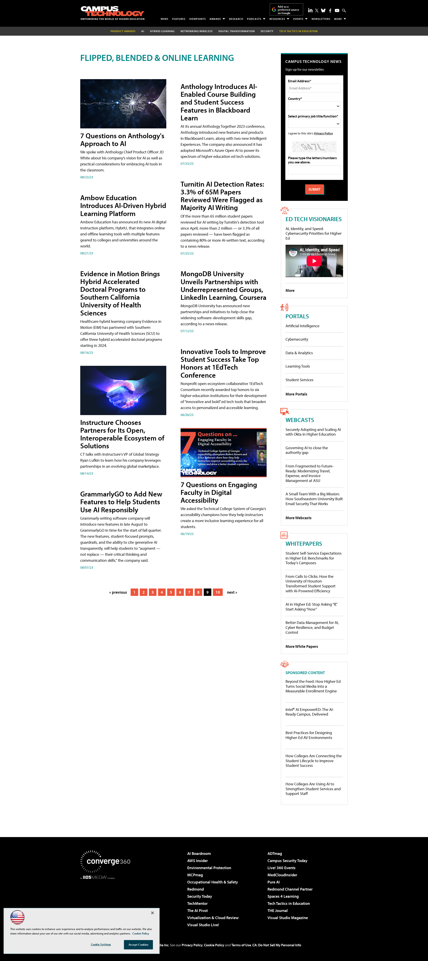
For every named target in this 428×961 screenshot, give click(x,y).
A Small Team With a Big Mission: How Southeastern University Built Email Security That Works (314, 498)
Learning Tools (298, 366)
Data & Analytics (299, 352)
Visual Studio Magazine (288, 917)
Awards (215, 19)
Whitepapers (304, 543)
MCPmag (195, 874)
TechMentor (197, 903)
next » (232, 592)
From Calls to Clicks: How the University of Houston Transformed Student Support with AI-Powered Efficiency (310, 583)
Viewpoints (197, 19)
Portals (297, 316)
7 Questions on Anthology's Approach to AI (122, 139)
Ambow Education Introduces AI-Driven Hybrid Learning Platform (123, 205)
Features (178, 19)
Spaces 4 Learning (283, 896)
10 (218, 592)
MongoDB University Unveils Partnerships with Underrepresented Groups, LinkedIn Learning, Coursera (223, 285)
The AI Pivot (197, 910)
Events (298, 19)
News (164, 19)
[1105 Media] (107, 902)
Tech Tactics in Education (289, 903)
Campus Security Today (287, 860)
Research (236, 19)
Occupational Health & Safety (212, 882)
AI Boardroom (199, 853)
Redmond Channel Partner (290, 889)
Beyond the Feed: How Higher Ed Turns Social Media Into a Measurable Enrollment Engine (313, 686)
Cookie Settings (101, 944)
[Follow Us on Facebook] (330, 10)
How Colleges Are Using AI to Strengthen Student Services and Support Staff (313, 789)
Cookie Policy (214, 945)
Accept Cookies (138, 944)
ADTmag (275, 853)
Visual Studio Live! (203, 924)
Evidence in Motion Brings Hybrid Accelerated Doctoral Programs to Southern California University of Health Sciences (120, 293)
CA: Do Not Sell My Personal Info (276, 945)
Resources (277, 19)
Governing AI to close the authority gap (307, 450)
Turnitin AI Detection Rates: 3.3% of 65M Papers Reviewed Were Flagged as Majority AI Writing (222, 195)
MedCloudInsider (282, 874)
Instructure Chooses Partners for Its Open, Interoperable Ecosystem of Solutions (122, 434)
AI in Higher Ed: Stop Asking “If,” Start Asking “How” (311, 607)
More (338, 19)
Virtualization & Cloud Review (213, 917)
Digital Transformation (236, 31)
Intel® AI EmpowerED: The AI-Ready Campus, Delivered (310, 712)
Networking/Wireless (197, 31)
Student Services (299, 379)
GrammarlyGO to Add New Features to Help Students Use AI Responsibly (121, 501)
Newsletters (321, 19)
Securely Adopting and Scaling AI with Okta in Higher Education (313, 432)
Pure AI (274, 882)
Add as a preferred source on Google (288, 9)
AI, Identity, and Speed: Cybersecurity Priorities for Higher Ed (314, 233)
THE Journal (278, 910)
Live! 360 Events (282, 867)
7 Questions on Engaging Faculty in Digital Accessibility (219, 492)
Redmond (195, 889)
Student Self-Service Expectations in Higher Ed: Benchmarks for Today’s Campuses (314, 558)
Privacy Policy (323, 133)
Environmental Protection (209, 867)
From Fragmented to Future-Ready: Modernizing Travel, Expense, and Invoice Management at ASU (310, 473)
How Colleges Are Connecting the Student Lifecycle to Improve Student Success (314, 760)
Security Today (199, 896)
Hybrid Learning (162, 31)
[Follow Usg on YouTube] (337, 10)
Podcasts (254, 19)
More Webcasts (299, 517)
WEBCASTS (300, 420)
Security (267, 31)
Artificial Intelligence (302, 325)
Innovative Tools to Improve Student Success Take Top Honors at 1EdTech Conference (223, 363)
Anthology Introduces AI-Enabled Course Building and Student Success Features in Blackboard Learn (219, 102)
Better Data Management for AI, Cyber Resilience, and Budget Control (312, 627)
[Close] (152, 913)
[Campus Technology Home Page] (112, 13)
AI (142, 31)
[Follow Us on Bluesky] (323, 10)
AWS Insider (197, 860)
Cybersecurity (297, 339)
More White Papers (302, 646)
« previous (118, 592)
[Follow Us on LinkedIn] (310, 10)
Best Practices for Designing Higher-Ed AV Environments (309, 735)
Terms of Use (241, 945)
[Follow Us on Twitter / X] (317, 10)
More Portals (296, 394)
